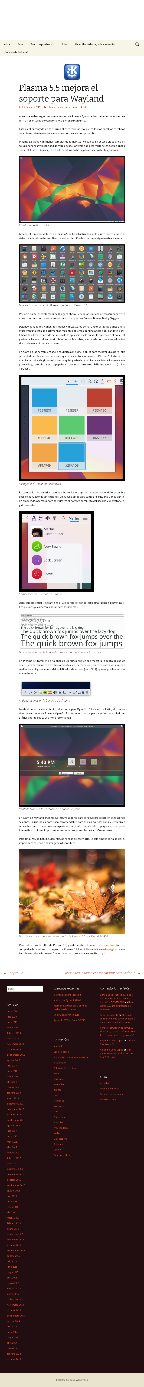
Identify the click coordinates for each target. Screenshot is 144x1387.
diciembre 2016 (15, 1168)
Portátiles (59, 1122)
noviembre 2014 (15, 1304)
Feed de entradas (109, 1088)
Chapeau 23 (14, 973)
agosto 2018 (13, 1060)
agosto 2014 (13, 1321)
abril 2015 (12, 1277)
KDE (85, 107)
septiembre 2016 (16, 1185)
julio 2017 (12, 1130)
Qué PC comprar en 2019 (66, 1014)
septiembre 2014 (16, 1315)
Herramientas (61, 1084)
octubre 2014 (14, 1310)
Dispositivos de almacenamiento (71, 1057)
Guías (64, 44)
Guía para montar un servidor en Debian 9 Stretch (116, 1053)
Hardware (59, 1078)
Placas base (60, 1117)
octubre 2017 (14, 1114)
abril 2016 (12, 1212)
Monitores (59, 1106)
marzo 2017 (13, 1152)
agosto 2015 (13, 1255)
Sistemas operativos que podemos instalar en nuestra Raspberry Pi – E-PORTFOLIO (116, 998)
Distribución (60, 1062)
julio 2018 (12, 1065)
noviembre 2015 (15, 1239)
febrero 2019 (14, 1033)
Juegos (57, 1089)
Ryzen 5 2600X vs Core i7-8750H (70, 1020)
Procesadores (61, 1127)
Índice (7, 44)
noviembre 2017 (15, 1109)
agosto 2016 (13, 1190)
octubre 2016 (14, 1179)
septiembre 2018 (16, 1054)
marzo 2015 (13, 1283)
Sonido (57, 1149)
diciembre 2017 (15, 1103)
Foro (20, 44)
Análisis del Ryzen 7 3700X (67, 1000)
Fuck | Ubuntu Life (109, 1014)
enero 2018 (13, 1098)
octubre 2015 (14, 1245)
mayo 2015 (12, 1272)
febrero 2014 (14, 1353)
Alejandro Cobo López (111, 1040)
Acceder (104, 1083)
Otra (56, 1111)
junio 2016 (12, 1201)
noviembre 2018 (15, 1043)
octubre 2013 (14, 1359)
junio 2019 (12, 1022)
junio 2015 (12, 1266)
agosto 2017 (13, 1125)
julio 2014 (12, 1326)
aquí (102, 953)
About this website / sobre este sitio (95, 44)
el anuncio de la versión (100, 945)
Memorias (59, 1100)
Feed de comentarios (111, 1094)
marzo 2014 (13, 1348)
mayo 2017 (12, 1141)
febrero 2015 (14, 1288)
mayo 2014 (12, 1337)
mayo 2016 (12, 1206)
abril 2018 (12, 1081)
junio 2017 (12, 1136)
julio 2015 (12, 1261)
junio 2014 (12, 1332)
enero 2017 (13, 1163)
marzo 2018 (13, 1087)
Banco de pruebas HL (42, 44)
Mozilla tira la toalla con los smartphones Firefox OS (102, 973)
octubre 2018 (14, 1049)
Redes (57, 1133)
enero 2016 (13, 1228)
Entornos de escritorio (58, 107)
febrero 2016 (14, 1223)
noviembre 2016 (15, 1174)
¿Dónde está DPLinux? (16, 52)
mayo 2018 (12, 1076)
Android (58, 1046)
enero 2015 (13, 1293)
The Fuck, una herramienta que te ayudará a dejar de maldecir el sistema (117, 1018)
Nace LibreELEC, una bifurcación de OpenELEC (117, 1006)
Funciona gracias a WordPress (72, 1379)
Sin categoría (60, 1138)
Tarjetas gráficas (62, 1155)
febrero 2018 (14, 1092)
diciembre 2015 (15, 1234)
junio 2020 (12, 1011)
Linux (74, 107)
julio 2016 (12, 1196)
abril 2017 (12, 1147)
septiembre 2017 (16, 1120)
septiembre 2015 (16, 1250)
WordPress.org (108, 1099)
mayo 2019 (12, 1027)
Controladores (61, 1051)
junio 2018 (12, 1071)
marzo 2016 (13, 1217)
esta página (109, 949)
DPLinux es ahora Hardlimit (67, 994)
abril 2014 (12, 1342)
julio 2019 (12, 1016)
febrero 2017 (14, 1158)
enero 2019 (13, 1038)
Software (58, 1144)
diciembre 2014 (15, 1299)
